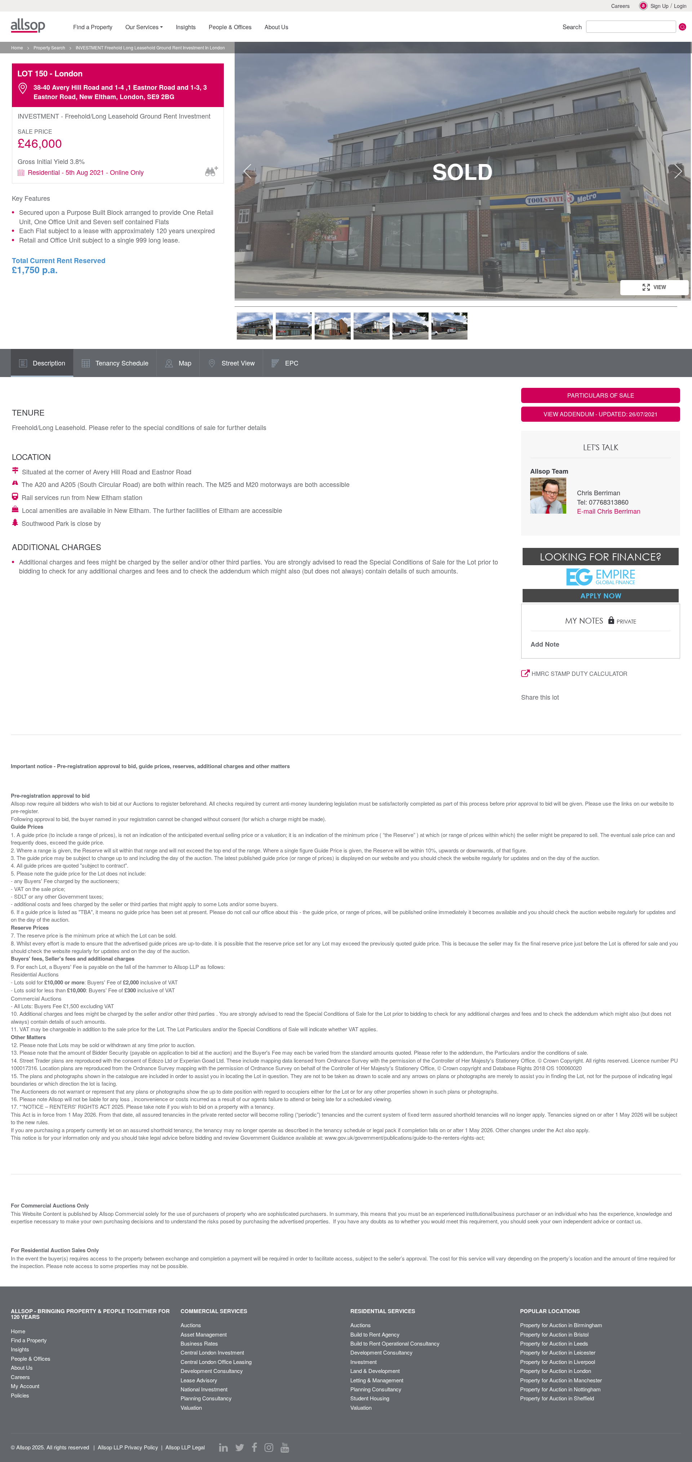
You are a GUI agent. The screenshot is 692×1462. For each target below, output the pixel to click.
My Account (25, 1386)
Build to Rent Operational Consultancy (395, 1343)
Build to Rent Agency (375, 1334)
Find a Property (29, 1340)
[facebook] (254, 1448)
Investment (363, 1361)
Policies (20, 1395)
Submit (682, 27)
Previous (247, 171)
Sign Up (660, 5)
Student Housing (369, 1398)
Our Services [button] (142, 27)
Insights (20, 1349)
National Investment (204, 1389)
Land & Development (375, 1370)
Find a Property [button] (92, 27)
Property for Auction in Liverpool (557, 1361)
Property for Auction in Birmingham (561, 1325)
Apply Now (600, 595)
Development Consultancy (212, 1370)
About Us (22, 1367)
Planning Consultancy (206, 1398)
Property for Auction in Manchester (561, 1380)
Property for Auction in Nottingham (560, 1389)
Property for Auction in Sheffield (557, 1398)
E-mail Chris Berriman (608, 510)
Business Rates (199, 1343)
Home (18, 1331)
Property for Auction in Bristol (554, 1334)
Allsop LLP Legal (185, 1447)
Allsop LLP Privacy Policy (128, 1447)
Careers (620, 5)
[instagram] (269, 1448)
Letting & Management (376, 1380)
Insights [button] (186, 27)
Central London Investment (212, 1352)
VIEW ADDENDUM (601, 414)
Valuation (191, 1407)
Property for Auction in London (555, 1370)
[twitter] (239, 1448)
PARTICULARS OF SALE (600, 395)
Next (678, 171)
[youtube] (285, 1448)
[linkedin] (223, 1448)
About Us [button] (276, 27)
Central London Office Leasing (216, 1361)
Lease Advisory (199, 1380)
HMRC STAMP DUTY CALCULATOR (579, 673)
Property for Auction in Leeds (554, 1343)
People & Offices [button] (230, 27)
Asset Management (204, 1334)
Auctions (191, 1325)
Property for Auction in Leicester (557, 1352)
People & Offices (30, 1358)
